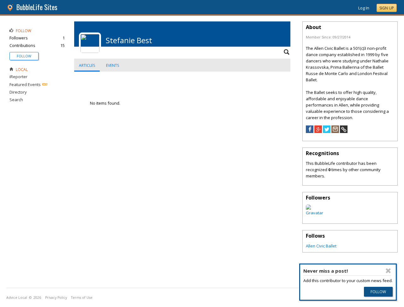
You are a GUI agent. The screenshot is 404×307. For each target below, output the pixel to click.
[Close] (388, 271)
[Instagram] (335, 131)
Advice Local (16, 297)
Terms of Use (81, 297)
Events (112, 65)
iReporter (18, 76)
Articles (87, 65)
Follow (24, 56)
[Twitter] (326, 131)
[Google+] (318, 131)
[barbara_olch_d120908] (314, 213)
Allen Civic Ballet (321, 246)
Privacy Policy (56, 297)
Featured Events (25, 84)
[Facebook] (309, 131)
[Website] (344, 131)
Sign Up (386, 8)
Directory (18, 92)
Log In (363, 8)
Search (16, 99)
